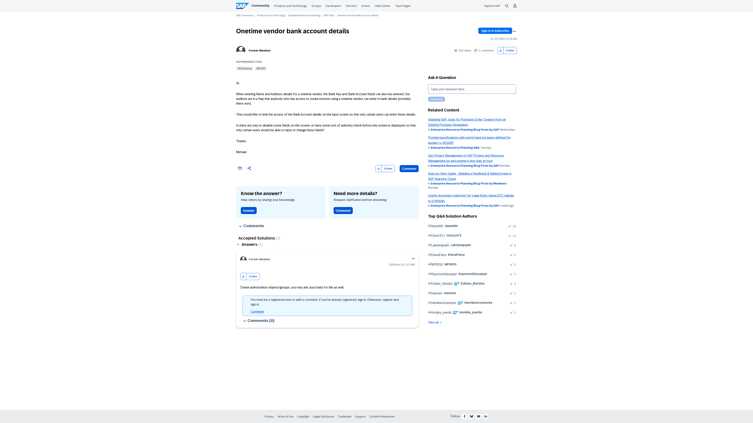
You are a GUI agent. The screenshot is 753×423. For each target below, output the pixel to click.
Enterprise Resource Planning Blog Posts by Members (469, 183)
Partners (351, 5)
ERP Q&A (329, 15)
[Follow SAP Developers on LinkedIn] (485, 416)
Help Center (382, 5)
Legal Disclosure (323, 416)
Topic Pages (403, 5)
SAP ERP (260, 68)
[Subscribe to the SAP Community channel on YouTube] (478, 416)
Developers (333, 5)
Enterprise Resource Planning (304, 15)
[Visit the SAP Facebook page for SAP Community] (464, 416)
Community (260, 5)
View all (433, 322)
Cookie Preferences (382, 416)
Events (366, 5)
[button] (500, 50)
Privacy (269, 416)
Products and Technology (290, 5)
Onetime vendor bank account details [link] (357, 15)
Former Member (260, 50)
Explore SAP (492, 5)
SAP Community (244, 15)
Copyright (303, 416)
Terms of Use (285, 416)
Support (360, 416)
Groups (316, 5)
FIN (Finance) (245, 68)
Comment (409, 168)
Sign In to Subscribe (495, 30)
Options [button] (514, 31)
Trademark (345, 416)
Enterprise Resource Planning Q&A (455, 147)
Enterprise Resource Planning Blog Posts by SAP (465, 129)
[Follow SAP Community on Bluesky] (471, 416)
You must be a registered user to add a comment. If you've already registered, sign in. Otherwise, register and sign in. (325, 302)
